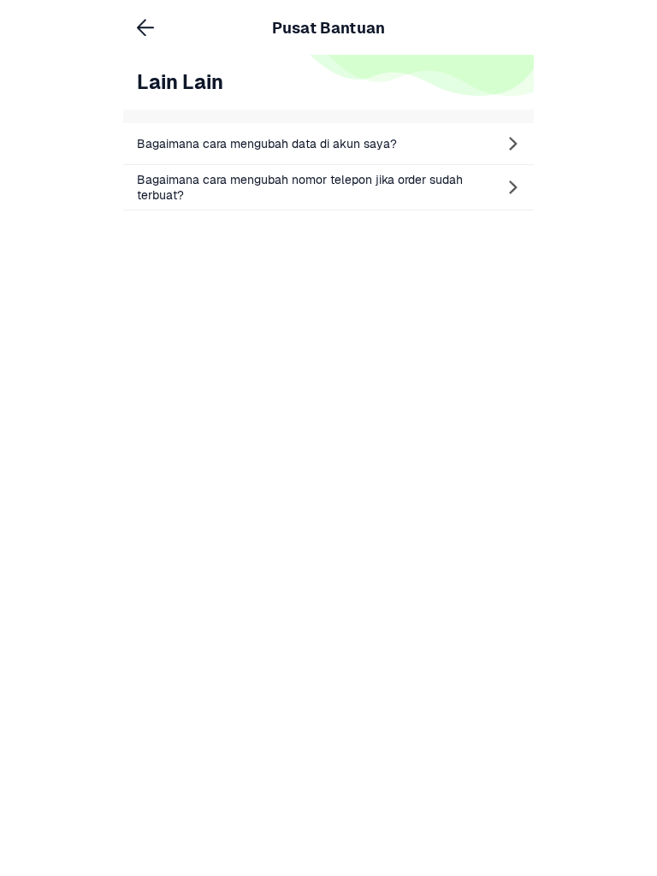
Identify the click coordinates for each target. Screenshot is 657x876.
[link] (328, 143)
